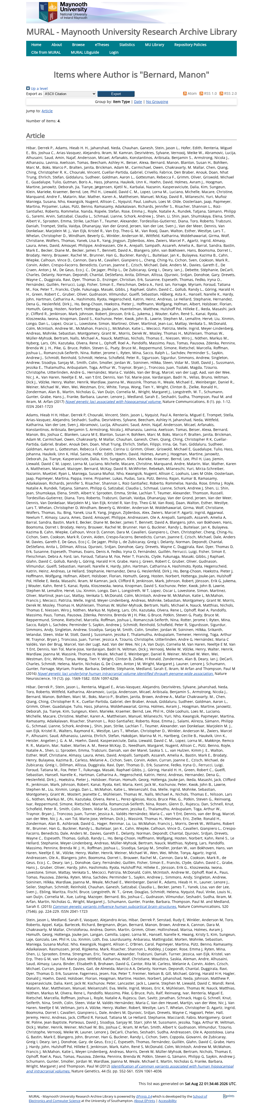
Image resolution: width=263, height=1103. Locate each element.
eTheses (102, 44)
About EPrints (144, 1101)
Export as (34, 93)
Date (138, 101)
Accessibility (167, 1101)
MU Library (154, 44)
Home (36, 44)
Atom (192, 93)
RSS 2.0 (230, 93)
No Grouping (157, 101)
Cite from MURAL (46, 52)
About (57, 44)
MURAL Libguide (85, 52)
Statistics (127, 44)
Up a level (39, 88)
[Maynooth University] (63, 20)
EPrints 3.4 (144, 1096)
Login (114, 52)
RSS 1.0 (210, 93)
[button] (116, 94)
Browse (78, 44)
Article (47, 110)
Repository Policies (190, 44)
